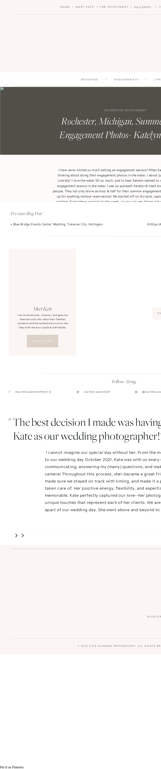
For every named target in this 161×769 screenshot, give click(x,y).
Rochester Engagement (126, 110)
